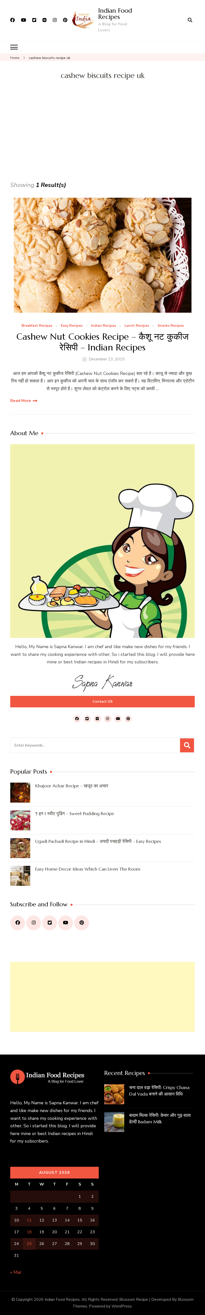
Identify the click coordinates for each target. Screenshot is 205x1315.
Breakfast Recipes (37, 326)
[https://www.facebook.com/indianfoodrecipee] (17, 923)
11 (29, 1220)
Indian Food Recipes (115, 13)
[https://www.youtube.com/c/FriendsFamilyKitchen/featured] (65, 923)
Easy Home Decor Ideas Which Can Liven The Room (87, 869)
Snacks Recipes (171, 326)
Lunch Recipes (136, 326)
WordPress (122, 1306)
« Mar (16, 1272)
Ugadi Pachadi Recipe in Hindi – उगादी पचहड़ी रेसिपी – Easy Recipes (98, 841)
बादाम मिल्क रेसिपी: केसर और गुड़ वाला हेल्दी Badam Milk (160, 1118)
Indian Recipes (103, 326)
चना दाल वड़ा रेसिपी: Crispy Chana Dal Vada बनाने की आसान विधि (159, 1091)
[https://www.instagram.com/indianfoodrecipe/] (33, 923)
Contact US (102, 701)
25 (29, 1244)
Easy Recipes (71, 326)
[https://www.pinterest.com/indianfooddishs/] (81, 923)
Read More (20, 400)
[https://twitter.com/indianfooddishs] (49, 923)
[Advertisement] (102, 142)
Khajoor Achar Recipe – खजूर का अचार (71, 786)
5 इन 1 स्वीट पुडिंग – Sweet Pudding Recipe (74, 813)
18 (29, 1232)
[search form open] (190, 20)
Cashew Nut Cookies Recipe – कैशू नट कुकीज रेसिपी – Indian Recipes (102, 342)
